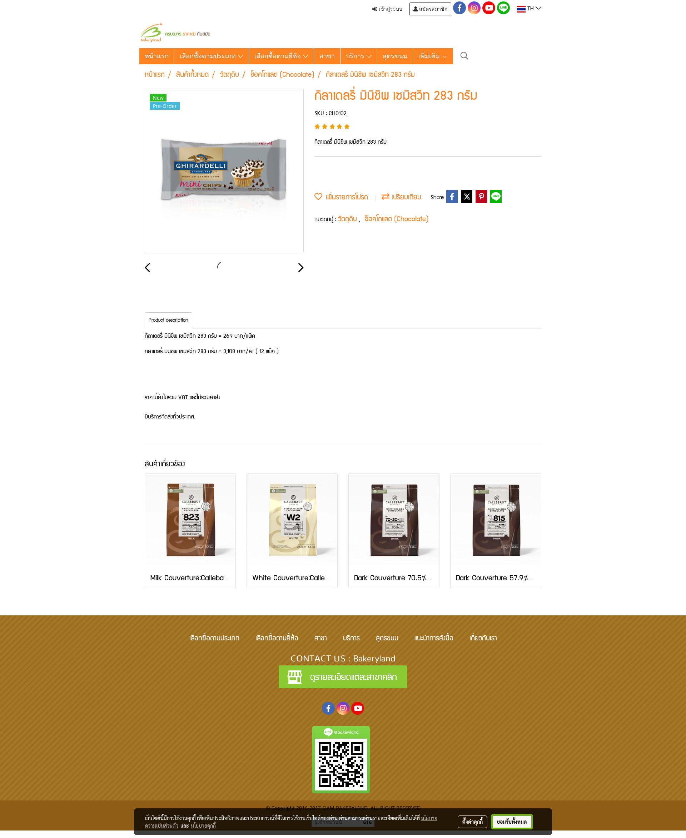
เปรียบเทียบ (405, 198)
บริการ (356, 56)
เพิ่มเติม (430, 56)
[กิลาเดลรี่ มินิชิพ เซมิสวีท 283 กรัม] (224, 171)
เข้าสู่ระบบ (389, 9)
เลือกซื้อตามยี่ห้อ (278, 56)
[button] (464, 56)
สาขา (327, 56)
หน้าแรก (157, 56)
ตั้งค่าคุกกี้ (472, 821)
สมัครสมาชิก (432, 9)
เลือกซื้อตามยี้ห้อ (276, 639)
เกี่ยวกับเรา (483, 639)
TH (531, 9)
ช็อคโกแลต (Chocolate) (397, 220)
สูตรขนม (395, 56)
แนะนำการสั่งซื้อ (433, 639)
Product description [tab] (168, 320)
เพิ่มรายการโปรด (345, 198)
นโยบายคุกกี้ (203, 825)
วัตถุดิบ (348, 220)
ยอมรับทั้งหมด (512, 821)
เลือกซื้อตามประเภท (209, 56)
